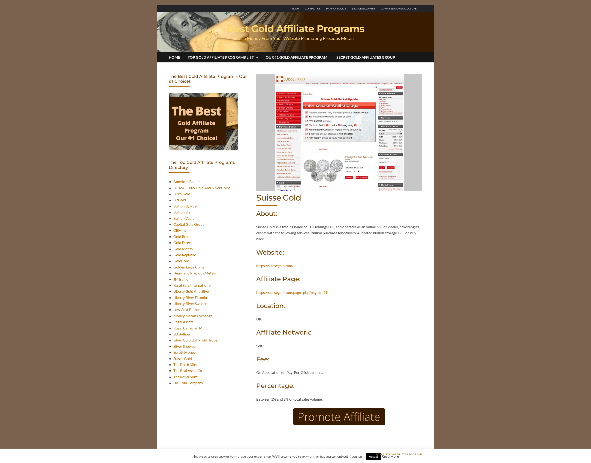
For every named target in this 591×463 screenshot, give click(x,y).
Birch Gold (181, 194)
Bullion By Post (185, 206)
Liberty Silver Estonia (190, 297)
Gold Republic (184, 255)
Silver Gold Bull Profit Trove (195, 340)
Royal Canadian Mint (190, 328)
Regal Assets (183, 322)
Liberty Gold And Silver (191, 291)
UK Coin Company (188, 383)
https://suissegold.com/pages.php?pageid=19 (292, 292)
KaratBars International (192, 285)
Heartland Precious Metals (194, 273)
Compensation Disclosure (398, 8)
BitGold (179, 200)
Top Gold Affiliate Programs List (221, 57)
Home (174, 57)
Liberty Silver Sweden (190, 303)
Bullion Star (182, 212)
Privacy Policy (336, 8)
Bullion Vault (183, 218)
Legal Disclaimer (363, 8)
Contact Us (312, 8)
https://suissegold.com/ (274, 265)
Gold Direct (182, 242)
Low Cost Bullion (186, 309)
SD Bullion (181, 334)
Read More (390, 456)
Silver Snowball (185, 346)
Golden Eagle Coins (188, 267)
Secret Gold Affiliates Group (365, 57)
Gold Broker (183, 236)
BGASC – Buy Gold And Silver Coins (201, 188)
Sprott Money (184, 352)
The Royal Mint (185, 377)
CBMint (179, 230)
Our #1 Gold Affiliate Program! (297, 57)
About (295, 8)
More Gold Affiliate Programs (399, 454)
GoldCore (181, 261)
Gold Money (183, 249)
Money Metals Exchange (192, 316)
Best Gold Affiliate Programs (295, 29)
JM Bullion (181, 279)
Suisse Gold (182, 358)
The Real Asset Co (187, 370)
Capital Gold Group (189, 224)
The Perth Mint (185, 364)
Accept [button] (373, 456)
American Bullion (187, 181)
